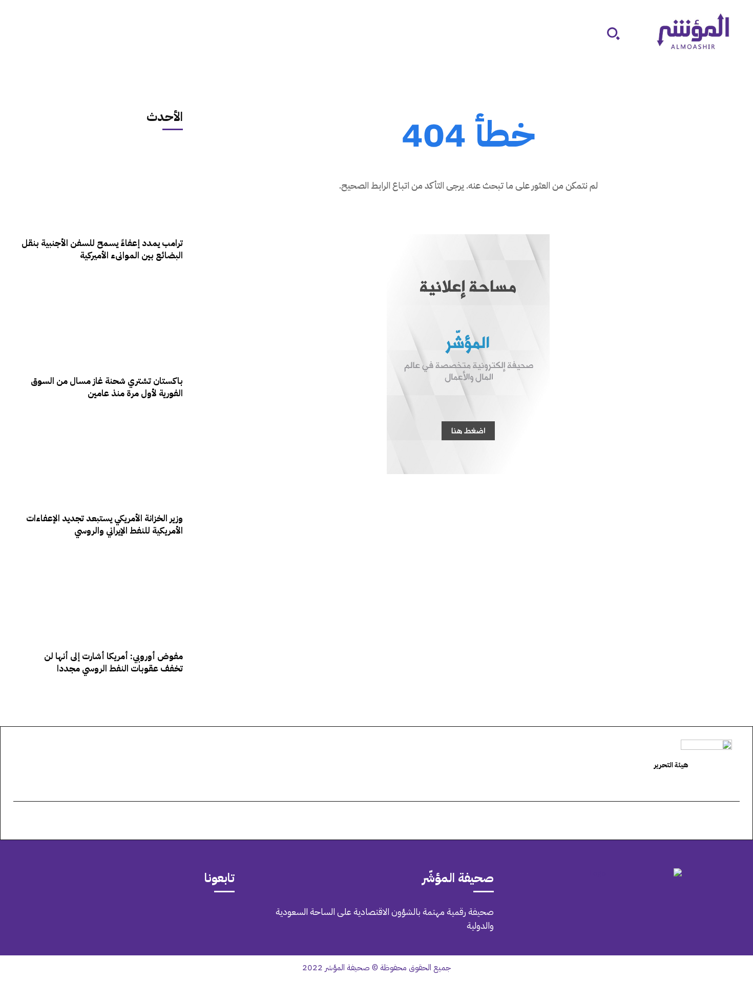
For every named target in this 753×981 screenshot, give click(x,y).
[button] (613, 33)
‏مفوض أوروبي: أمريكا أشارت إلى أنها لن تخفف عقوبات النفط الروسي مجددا (113, 662)
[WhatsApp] (103, 919)
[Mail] (160, 919)
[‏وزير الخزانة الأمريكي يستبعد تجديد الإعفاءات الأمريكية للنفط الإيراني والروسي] (101, 460)
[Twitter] (131, 919)
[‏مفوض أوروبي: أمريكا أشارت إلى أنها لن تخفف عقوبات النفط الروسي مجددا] (101, 598)
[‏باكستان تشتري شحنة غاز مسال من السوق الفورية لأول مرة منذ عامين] (101, 323)
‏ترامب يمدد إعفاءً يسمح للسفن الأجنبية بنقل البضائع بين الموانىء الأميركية (102, 249)
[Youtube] (74, 919)
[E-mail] (734, 821)
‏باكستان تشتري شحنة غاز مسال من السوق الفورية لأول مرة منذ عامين (107, 387)
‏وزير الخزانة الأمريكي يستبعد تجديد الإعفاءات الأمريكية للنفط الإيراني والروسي (104, 524)
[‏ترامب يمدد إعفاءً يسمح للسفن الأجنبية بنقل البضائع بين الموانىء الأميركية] (101, 185)
